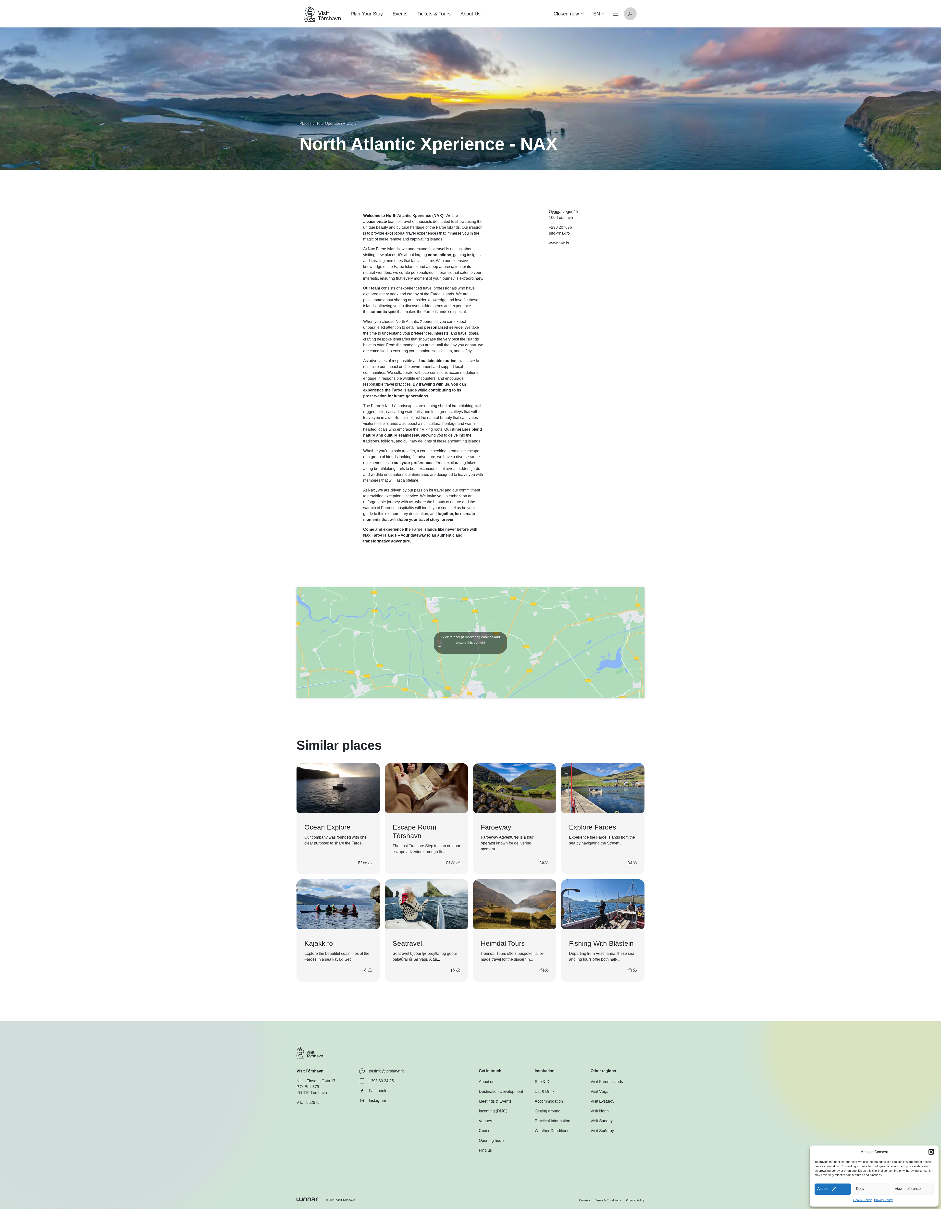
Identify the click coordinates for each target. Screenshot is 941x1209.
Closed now (566, 13)
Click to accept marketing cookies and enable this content (470, 639)
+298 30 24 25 (381, 1081)
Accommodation (549, 1101)
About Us (470, 13)
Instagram (377, 1100)
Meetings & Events (495, 1101)
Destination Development (501, 1091)
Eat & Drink (545, 1091)
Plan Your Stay (367, 13)
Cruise (484, 1131)
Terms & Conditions (608, 1200)
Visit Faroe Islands (607, 1082)
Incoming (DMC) (493, 1111)
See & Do (543, 1082)
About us (486, 1082)
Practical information (552, 1121)
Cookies (584, 1200)
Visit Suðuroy (602, 1131)
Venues (485, 1121)
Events (400, 13)
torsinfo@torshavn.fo (387, 1071)
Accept (823, 1188)
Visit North (600, 1111)
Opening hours (492, 1140)
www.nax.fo (559, 243)
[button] (931, 1151)
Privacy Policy (883, 1200)
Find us (485, 1150)
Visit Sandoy (602, 1121)
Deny (860, 1188)
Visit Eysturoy (602, 1101)
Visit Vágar (600, 1091)
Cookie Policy (862, 1200)
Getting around (547, 1111)
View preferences (909, 1188)
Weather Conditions (552, 1131)
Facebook (377, 1091)
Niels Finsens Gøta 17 (316, 1081)
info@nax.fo (559, 233)
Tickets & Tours (434, 13)
